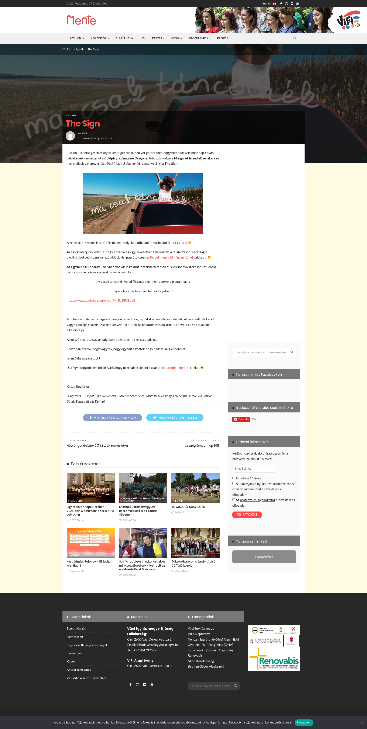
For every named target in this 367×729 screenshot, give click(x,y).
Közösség (98, 38)
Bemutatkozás (76, 628)
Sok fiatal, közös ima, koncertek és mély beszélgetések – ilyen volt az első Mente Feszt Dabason (142, 565)
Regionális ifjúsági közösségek (87, 645)
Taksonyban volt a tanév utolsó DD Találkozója (193, 563)
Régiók (222, 38)
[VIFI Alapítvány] (264, 556)
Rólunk (76, 38)
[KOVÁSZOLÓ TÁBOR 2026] (195, 488)
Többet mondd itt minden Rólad (171, 257)
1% (144, 38)
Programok (198, 38)
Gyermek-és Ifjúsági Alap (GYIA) (210, 645)
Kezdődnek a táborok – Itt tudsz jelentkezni (89, 563)
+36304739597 (145, 650)
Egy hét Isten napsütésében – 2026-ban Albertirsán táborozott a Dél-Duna (90, 511)
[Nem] (362, 722)
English (268, 3)
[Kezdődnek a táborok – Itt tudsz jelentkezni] (91, 543)
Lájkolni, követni (177, 367)
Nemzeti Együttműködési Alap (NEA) (213, 639)
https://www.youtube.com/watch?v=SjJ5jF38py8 (101, 300)
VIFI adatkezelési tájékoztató (87, 678)
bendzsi (82, 133)
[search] (294, 38)
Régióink (128, 501)
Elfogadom (304, 722)
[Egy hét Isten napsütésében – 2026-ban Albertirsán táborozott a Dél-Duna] (91, 488)
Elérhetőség (75, 636)
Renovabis (195, 655)
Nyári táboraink (153, 498)
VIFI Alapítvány (199, 634)
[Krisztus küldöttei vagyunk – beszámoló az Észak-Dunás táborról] (143, 488)
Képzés (157, 38)
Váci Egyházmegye (201, 628)
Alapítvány (124, 38)
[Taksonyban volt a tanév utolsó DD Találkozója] (195, 543)
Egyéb (72, 115)
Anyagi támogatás (79, 669)
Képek (71, 661)
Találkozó (199, 555)
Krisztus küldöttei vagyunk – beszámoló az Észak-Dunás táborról (138, 511)
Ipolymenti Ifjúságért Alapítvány (211, 650)
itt (170, 242)
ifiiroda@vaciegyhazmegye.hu (157, 645)
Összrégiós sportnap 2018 (202, 446)
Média (175, 38)
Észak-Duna (130, 498)
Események (74, 653)
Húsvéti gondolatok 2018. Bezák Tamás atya (97, 446)
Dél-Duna (77, 501)
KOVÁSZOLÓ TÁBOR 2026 (188, 507)
